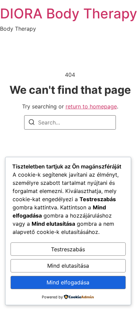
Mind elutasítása (68, 265)
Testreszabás (68, 249)
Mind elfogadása (68, 282)
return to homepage (91, 106)
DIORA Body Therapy (68, 13)
